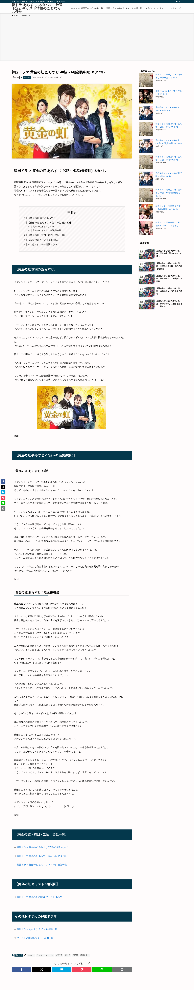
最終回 (67, 955)
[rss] (177, 1)
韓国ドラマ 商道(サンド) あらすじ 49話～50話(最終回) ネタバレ (169, 192)
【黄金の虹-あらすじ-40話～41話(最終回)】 (50, 222)
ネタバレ (49, 955)
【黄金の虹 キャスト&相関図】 (43, 240)
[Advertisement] (97, 38)
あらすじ (31, 955)
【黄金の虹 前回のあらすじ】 (43, 218)
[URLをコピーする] (122, 969)
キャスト (40, 955)
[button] (21, 969)
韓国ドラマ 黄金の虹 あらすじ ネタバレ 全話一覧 (42, 864)
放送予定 (59, 955)
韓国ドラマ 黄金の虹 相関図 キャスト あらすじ (41, 897)
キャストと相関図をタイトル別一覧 (35, 938)
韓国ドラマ (84, 955)
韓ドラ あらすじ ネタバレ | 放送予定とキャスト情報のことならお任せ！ (37, 8)
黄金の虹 (27, 77)
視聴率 (75, 955)
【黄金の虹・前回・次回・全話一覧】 (47, 235)
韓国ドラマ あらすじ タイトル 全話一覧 (37, 929)
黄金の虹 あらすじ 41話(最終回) (47, 230)
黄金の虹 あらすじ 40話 (43, 226)
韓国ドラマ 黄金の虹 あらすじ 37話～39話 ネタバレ (43, 847)
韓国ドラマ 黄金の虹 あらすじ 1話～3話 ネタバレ (42, 856)
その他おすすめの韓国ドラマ (42, 244)
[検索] (180, 1)
